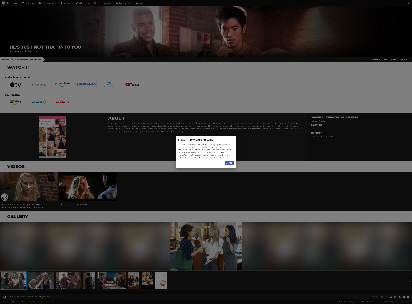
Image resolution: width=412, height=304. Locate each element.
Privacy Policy (213, 152)
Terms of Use (204, 147)
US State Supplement (214, 158)
